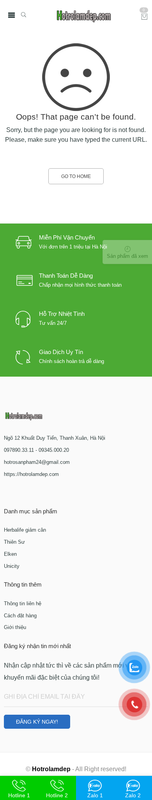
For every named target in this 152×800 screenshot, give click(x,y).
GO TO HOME (76, 176)
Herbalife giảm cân (25, 530)
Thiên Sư (14, 542)
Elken (10, 554)
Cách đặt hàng (20, 616)
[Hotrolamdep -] (84, 15)
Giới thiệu (15, 627)
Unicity (11, 566)
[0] (144, 17)
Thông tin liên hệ (22, 603)
